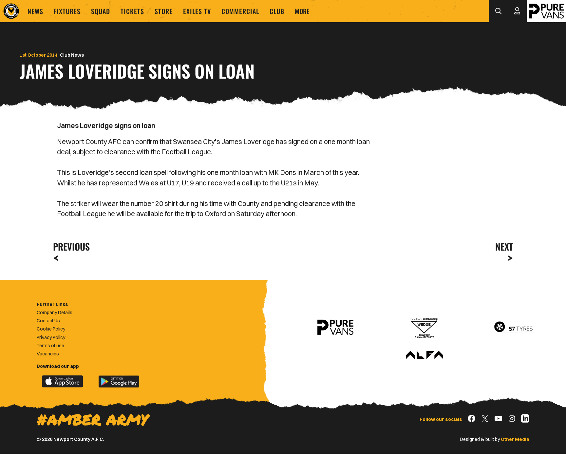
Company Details (54, 312)
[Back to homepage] (11, 11)
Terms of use (50, 346)
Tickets (132, 11)
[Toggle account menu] (517, 11)
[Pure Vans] (546, 11)
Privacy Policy (51, 337)
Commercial (240, 11)
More (302, 11)
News (35, 11)
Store (164, 11)
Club (277, 11)
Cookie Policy (51, 329)
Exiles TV (197, 11)
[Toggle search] (498, 11)
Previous (69, 246)
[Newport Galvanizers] (424, 327)
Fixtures (67, 11)
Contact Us (48, 321)
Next (504, 246)
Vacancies (48, 354)
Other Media (515, 439)
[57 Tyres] (513, 327)
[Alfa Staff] (424, 355)
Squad (100, 11)
